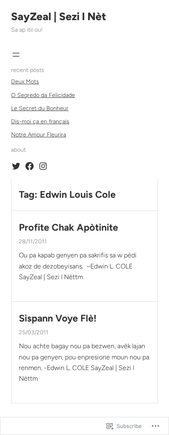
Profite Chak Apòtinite (68, 227)
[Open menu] (16, 55)
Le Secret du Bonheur (40, 108)
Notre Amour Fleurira (38, 134)
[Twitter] (16, 166)
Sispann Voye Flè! (57, 318)
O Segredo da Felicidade (43, 95)
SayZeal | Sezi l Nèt (58, 16)
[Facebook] (29, 166)
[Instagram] (43, 166)
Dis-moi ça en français (40, 121)
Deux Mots (25, 81)
